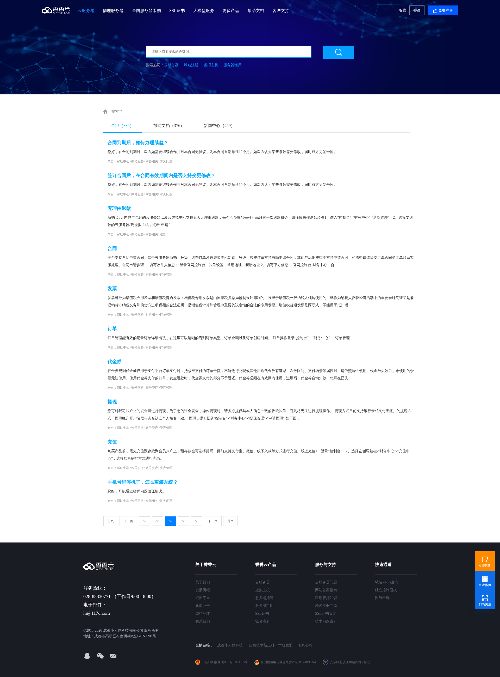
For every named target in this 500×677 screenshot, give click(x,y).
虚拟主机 (211, 65)
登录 (417, 11)
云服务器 (171, 65)
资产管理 (166, 387)
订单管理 (166, 274)
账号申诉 (382, 598)
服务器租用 (232, 65)
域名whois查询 (386, 582)
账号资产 (152, 387)
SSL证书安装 (325, 613)
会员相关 (152, 501)
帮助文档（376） (168, 125)
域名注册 (191, 65)
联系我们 (202, 621)
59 (196, 521)
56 (157, 521)
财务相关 (152, 161)
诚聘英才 (202, 613)
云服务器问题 (326, 582)
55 (144, 521)
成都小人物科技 (230, 645)
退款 (163, 234)
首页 (111, 521)
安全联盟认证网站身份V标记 (350, 662)
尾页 (230, 521)
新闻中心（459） (219, 125)
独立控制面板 (386, 590)
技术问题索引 (326, 621)
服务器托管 (264, 598)
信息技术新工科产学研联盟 (271, 645)
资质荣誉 (202, 598)
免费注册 (445, 11)
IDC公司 (305, 645)
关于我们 (202, 582)
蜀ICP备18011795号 (234, 662)
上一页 (128, 521)
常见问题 (166, 161)
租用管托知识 (326, 598)
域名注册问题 (326, 606)
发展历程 (202, 590)
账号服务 (137, 161)
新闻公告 (202, 606)
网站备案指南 (326, 590)
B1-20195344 (307, 662)
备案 (402, 10)
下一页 (212, 521)
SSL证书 (262, 613)
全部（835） (122, 125)
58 (183, 521)
